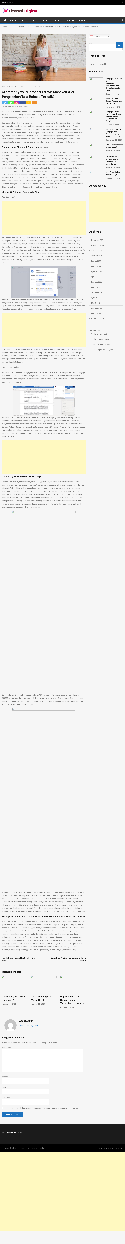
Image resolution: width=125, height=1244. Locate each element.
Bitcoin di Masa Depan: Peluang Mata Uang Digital (114, 101)
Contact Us (84, 20)
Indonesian (98, 36)
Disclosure (69, 20)
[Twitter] (5, 102)
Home (13, 20)
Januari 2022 (96, 313)
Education (21, 86)
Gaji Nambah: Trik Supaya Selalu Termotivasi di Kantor (43, 1000)
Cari (90, 43)
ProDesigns (118, 1148)
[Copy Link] (28, 102)
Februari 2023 (96, 282)
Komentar (6, 1047)
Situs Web (6, 1097)
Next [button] (84, 995)
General (29, 86)
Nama (5, 1077)
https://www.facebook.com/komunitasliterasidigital (122, 2)
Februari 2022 (96, 308)
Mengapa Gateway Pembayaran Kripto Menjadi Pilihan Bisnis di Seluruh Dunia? (113, 116)
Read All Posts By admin (28, 1025)
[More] (34, 102)
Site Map (56, 20)
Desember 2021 (97, 318)
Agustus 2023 (96, 271)
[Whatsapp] (11, 102)
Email (5, 1087)
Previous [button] (3, 995)
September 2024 (97, 256)
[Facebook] (23, 102)
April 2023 (95, 277)
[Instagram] (17, 102)
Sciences (36, 86)
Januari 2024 (96, 266)
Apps (45, 20)
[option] (14, 990)
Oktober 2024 (96, 250)
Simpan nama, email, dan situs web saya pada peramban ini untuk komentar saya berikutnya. (41, 1108)
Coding (24, 20)
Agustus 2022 (96, 297)
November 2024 (97, 245)
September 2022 (97, 292)
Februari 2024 (96, 261)
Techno (35, 20)
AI (15, 86)
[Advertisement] (44, 218)
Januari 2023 (96, 287)
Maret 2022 (95, 303)
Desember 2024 (97, 240)
